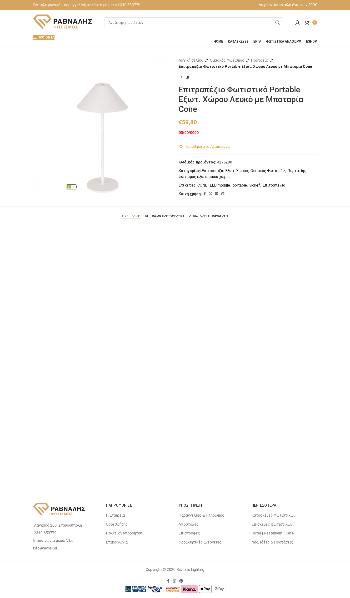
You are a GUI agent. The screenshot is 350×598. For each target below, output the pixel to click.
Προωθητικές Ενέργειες (200, 542)
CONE (202, 185)
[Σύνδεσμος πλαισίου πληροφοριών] (86, 5)
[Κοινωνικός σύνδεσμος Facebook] (204, 194)
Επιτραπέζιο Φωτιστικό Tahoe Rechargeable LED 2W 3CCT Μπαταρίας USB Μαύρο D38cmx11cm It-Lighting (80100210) (80, 359)
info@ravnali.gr (45, 548)
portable (240, 185)
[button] (204, 146)
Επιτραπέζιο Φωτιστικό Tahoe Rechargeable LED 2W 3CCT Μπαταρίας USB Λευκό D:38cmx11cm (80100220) (175, 359)
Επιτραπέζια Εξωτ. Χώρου (225, 170)
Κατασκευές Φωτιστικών (273, 515)
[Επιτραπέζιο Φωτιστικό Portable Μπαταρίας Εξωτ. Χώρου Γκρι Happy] (80, 418)
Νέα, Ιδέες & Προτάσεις (272, 542)
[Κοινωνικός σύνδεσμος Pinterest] (223, 194)
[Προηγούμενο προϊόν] (181, 77)
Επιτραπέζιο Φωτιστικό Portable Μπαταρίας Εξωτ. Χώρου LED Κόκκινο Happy (175, 469)
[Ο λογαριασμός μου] (297, 22)
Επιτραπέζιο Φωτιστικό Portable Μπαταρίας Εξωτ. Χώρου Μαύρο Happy (269, 357)
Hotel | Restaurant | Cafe (272, 533)
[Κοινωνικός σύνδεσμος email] (217, 194)
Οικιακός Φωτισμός (227, 60)
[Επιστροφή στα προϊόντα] (187, 77)
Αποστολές (189, 524)
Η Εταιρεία (115, 515)
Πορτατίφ (259, 60)
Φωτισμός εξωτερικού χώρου (204, 176)
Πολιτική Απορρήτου (124, 533)
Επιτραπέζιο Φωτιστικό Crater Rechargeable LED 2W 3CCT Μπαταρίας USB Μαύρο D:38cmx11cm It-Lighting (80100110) (270, 472)
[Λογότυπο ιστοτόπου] (63, 22)
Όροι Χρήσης (117, 524)
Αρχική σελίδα (191, 60)
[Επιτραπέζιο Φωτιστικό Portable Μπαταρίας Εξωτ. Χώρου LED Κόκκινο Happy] (175, 418)
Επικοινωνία (117, 542)
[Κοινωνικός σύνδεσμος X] (210, 194)
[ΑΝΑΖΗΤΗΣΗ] (277, 22)
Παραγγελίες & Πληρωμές (201, 515)
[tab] (131, 213)
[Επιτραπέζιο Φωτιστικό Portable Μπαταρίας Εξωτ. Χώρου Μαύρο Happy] (269, 307)
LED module (220, 185)
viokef (255, 185)
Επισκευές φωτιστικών (272, 524)
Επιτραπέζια (274, 185)
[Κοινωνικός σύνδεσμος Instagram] (174, 581)
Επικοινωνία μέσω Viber (54, 540)
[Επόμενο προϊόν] (193, 77)
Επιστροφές (189, 533)
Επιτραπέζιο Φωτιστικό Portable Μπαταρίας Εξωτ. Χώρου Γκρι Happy (80, 469)
